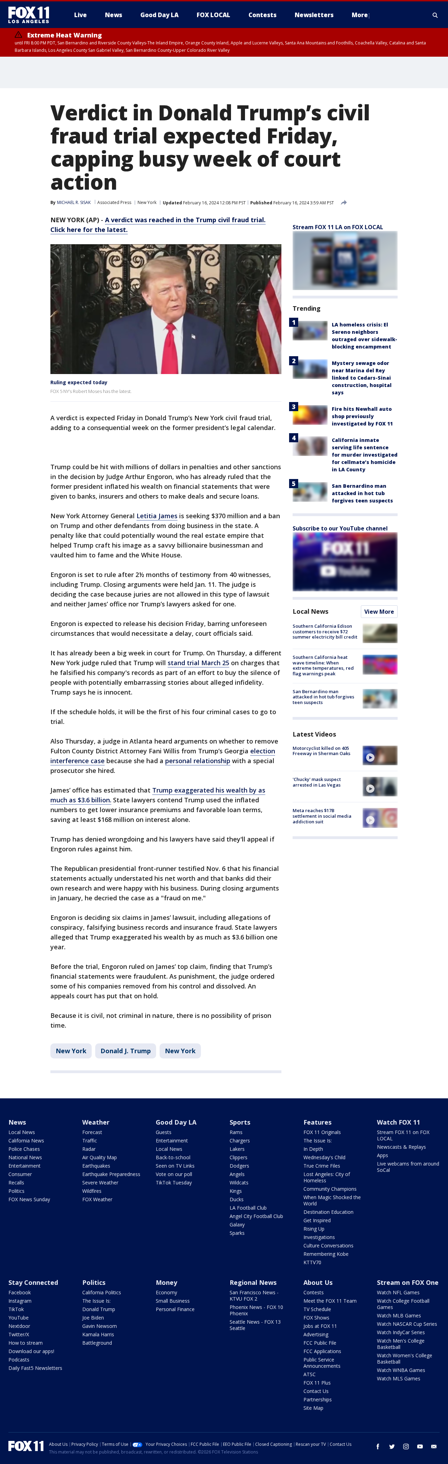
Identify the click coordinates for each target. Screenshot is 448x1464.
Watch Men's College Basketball (401, 1343)
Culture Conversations (328, 1245)
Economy (166, 1292)
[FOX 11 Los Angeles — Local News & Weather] (31, 15)
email (434, 1446)
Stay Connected (33, 1282)
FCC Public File (319, 1342)
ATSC (309, 1374)
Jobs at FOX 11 (320, 1326)
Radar (89, 1149)
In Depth (313, 1149)
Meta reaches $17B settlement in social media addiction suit (322, 815)
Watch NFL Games (398, 1292)
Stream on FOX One (408, 1282)
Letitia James (156, 516)
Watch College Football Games (403, 1303)
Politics (16, 1191)
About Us (317, 1282)
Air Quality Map (99, 1157)
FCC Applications (322, 1351)
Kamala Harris (98, 1334)
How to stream (25, 1342)
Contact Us (316, 1391)
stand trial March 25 (198, 663)
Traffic (89, 1140)
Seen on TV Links (175, 1165)
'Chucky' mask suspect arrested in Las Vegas (317, 782)
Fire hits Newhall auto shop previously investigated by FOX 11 (362, 416)
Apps (382, 1155)
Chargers (240, 1140)
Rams (236, 1132)
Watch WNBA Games (401, 1370)
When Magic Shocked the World (332, 1200)
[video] (380, 755)
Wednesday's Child (324, 1157)
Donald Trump (98, 1309)
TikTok (16, 1309)
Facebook (19, 1292)
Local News (310, 611)
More (360, 15)
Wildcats (239, 1182)
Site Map (313, 1408)
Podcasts (18, 1359)
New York (147, 202)
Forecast (92, 1132)
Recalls (16, 1182)
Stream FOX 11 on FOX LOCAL (403, 1135)
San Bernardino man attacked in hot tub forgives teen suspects (362, 493)
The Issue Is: (317, 1140)
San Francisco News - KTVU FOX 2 (254, 1295)
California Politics (101, 1292)
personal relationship (197, 760)
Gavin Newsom (99, 1326)
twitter (392, 1446)
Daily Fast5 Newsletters (35, 1368)
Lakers (237, 1149)
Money (166, 1282)
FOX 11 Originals (322, 1132)
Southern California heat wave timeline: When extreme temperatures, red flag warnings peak (323, 665)
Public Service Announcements (322, 1362)
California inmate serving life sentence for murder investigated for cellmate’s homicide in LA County (365, 455)
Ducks (237, 1199)
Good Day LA (176, 1122)
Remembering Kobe (326, 1254)
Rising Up (313, 1228)
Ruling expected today (78, 382)
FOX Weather (97, 1199)
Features (317, 1122)
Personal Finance (175, 1309)
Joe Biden (93, 1317)
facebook (378, 1446)
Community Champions (330, 1188)
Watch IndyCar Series (401, 1332)
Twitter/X (18, 1334)
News (17, 1122)
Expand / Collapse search (435, 15)
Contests (313, 1292)
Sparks (237, 1233)
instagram (406, 1446)
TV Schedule (317, 1309)
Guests (164, 1132)
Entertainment (24, 1165)
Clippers (238, 1157)
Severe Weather (100, 1182)
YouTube (18, 1317)
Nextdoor (19, 1326)
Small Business (173, 1300)
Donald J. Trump (125, 1051)
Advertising (315, 1334)
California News (26, 1140)
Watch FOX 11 (398, 1122)
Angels (237, 1174)
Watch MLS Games (398, 1378)
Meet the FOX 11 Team (330, 1300)
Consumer (20, 1174)
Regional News (253, 1282)
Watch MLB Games (399, 1315)
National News (25, 1157)
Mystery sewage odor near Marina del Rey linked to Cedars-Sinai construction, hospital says (362, 378)
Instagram (19, 1300)
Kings (236, 1191)
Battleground (97, 1342)
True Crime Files (321, 1165)
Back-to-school (173, 1157)
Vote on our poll (174, 1174)
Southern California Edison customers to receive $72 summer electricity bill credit (325, 631)
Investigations (319, 1237)
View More (379, 611)
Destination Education (328, 1212)
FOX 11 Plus (317, 1382)
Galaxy (237, 1224)
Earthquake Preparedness (111, 1174)
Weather (96, 1122)
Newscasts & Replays (401, 1146)
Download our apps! (31, 1351)
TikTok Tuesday (174, 1182)
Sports (240, 1122)
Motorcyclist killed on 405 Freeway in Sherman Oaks (321, 751)
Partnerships (317, 1399)
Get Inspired (317, 1220)
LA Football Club (248, 1207)
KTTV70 (312, 1262)
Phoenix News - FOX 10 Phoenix (256, 1310)
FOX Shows (316, 1317)
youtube (420, 1446)
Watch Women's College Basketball (404, 1358)
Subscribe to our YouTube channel (340, 528)
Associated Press (114, 202)
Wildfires (92, 1191)
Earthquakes (96, 1165)
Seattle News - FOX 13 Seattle (255, 1324)
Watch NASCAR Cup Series (407, 1324)
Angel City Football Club (256, 1216)
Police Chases (24, 1149)
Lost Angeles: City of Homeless (326, 1177)
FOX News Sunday (29, 1199)
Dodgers (239, 1165)
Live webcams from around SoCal (408, 1166)
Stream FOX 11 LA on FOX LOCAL (338, 227)
